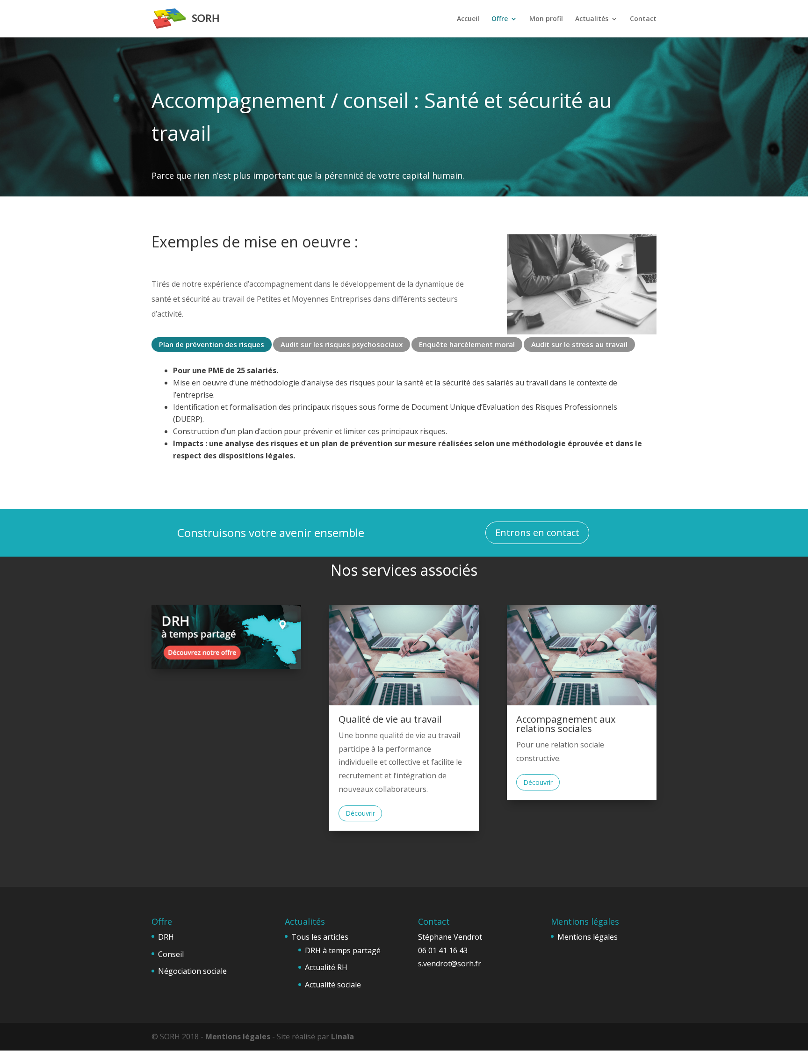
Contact (643, 19)
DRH (166, 937)
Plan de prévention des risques (211, 344)
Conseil (171, 954)
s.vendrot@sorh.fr (449, 963)
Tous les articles (319, 937)
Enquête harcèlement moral (467, 344)
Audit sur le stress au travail (579, 344)
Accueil (468, 19)
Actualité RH (326, 967)
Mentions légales (587, 937)
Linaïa (342, 1036)
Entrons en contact (537, 532)
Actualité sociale (333, 984)
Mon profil (546, 19)
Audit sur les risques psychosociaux (342, 344)
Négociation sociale (192, 971)
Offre (499, 19)
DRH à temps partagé (343, 950)
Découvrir (360, 813)
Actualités (591, 19)
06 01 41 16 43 (443, 950)
